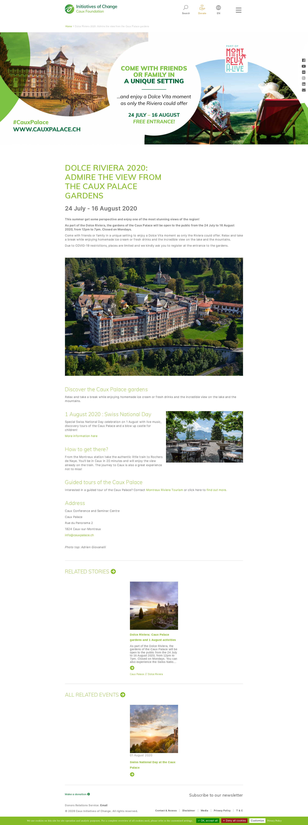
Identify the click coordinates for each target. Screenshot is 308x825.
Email (103, 805)
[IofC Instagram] (303, 78)
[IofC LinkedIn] (303, 84)
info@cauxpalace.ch (79, 535)
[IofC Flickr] (303, 72)
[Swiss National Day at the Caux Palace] (154, 729)
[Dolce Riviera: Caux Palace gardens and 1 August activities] (154, 606)
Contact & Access (166, 810)
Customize (257, 820)
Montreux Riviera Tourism (164, 490)
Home (68, 26)
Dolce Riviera (155, 674)
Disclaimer (188, 810)
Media (204, 810)
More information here (81, 436)
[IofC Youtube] (304, 66)
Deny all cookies (235, 820)
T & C (239, 810)
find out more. (217, 490)
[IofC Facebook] (303, 60)
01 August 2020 (152, 761)
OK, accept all (209, 820)
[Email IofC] (304, 90)
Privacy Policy (222, 810)
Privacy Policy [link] (274, 820)
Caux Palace (137, 674)
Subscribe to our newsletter (216, 795)
